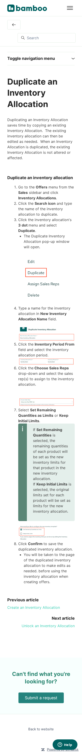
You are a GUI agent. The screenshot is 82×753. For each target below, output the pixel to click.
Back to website (41, 729)
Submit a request (41, 697)
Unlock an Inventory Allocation (48, 626)
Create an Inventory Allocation (33, 607)
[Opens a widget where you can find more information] (64, 745)
